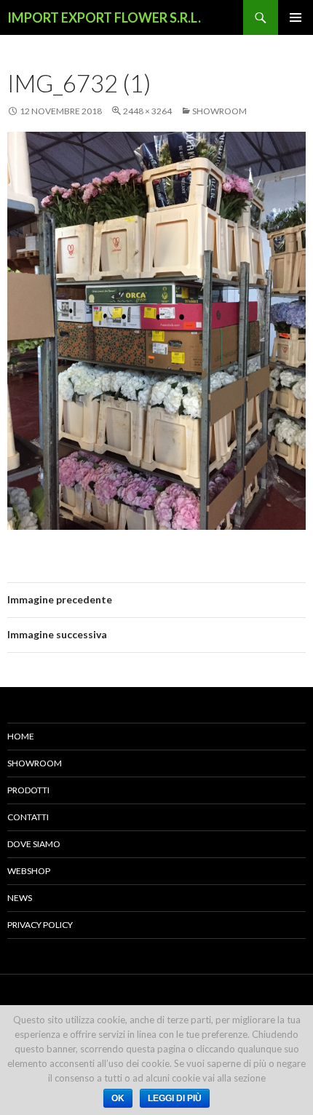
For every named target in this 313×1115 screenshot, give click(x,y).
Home (20, 736)
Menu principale (295, 17)
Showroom (219, 111)
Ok (117, 1098)
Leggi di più (175, 1098)
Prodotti (28, 790)
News (19, 897)
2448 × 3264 (147, 111)
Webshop (28, 870)
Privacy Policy (40, 924)
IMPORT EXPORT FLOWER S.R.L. (104, 17)
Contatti (28, 817)
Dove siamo (33, 843)
